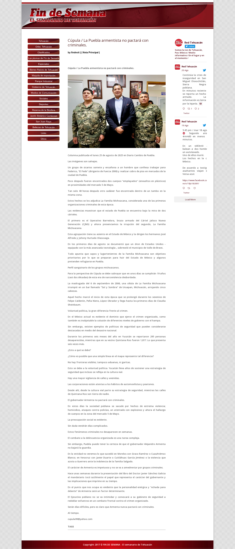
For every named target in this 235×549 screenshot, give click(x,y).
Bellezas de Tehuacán (43, 127)
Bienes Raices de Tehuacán (44, 69)
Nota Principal (90, 52)
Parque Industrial (43, 81)
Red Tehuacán (189, 66)
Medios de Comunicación (43, 93)
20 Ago (185, 70)
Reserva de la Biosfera (43, 110)
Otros (43, 139)
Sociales (43, 98)
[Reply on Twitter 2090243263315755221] (184, 109)
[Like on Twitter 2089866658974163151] (195, 188)
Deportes (43, 104)
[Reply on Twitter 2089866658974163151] (184, 188)
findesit (75, 52)
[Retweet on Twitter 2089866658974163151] (190, 188)
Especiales (43, 64)
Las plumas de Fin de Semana (43, 58)
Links (43, 133)
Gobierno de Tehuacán (43, 87)
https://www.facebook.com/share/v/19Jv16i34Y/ (198, 182)
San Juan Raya (43, 121)
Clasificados (44, 52)
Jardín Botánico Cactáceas (43, 116)
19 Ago (185, 125)
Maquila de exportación (43, 75)
